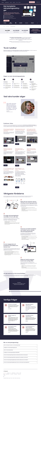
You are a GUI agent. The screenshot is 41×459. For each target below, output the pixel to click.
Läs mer (5, 165)
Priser (17, 2)
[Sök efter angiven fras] (36, 3)
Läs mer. (27, 310)
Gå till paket (9, 308)
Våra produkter (7, 26)
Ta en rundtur (6, 20)
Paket (10, 318)
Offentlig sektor (7, 2)
